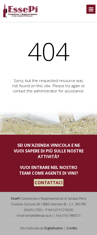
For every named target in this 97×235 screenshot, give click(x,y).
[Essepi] (20, 16)
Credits (71, 228)
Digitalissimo (53, 228)
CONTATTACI (49, 182)
